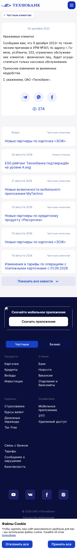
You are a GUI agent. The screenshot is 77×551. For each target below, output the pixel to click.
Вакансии (45, 375)
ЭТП (41, 416)
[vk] (30, 495)
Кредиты (11, 369)
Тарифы (10, 451)
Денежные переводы (12, 419)
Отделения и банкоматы (48, 383)
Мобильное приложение (47, 408)
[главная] (20, 5)
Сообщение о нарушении (14, 459)
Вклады (10, 375)
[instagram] (63, 495)
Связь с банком (16, 445)
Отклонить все (17, 544)
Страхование (14, 406)
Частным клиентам (18, 15)
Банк (42, 364)
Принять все (61, 544)
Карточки (11, 364)
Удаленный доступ (52, 421)
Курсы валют (14, 412)
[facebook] (47, 495)
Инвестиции (13, 381)
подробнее (9, 535)
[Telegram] (25, 97)
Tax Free (10, 427)
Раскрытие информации (38, 517)
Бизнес (55, 344)
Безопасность (15, 466)
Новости (45, 369)
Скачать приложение (39, 321)
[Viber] (38, 97)
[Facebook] (52, 97)
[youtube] (14, 495)
